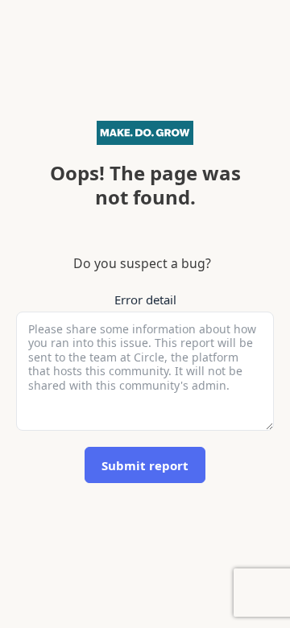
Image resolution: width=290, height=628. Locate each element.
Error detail (145, 299)
